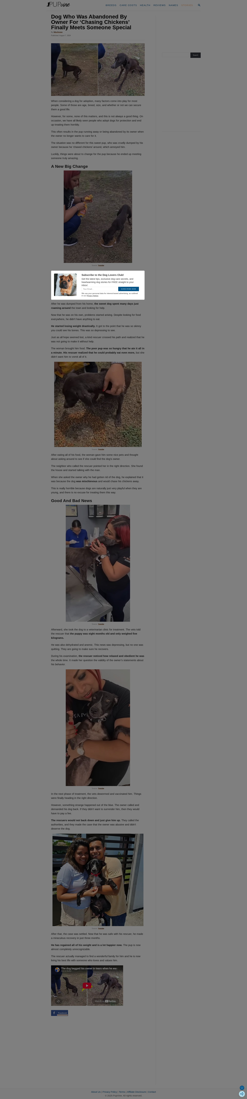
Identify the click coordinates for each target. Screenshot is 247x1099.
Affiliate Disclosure (136, 1092)
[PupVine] (70, 5)
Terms (122, 1092)
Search (195, 55)
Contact (152, 1092)
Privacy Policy (110, 1092)
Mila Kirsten (58, 32)
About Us (96, 1092)
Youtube (101, 265)
